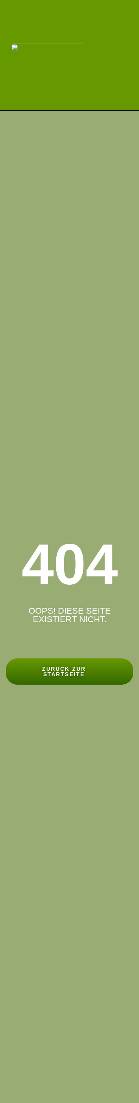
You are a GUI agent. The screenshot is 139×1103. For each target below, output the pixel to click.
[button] (126, 55)
